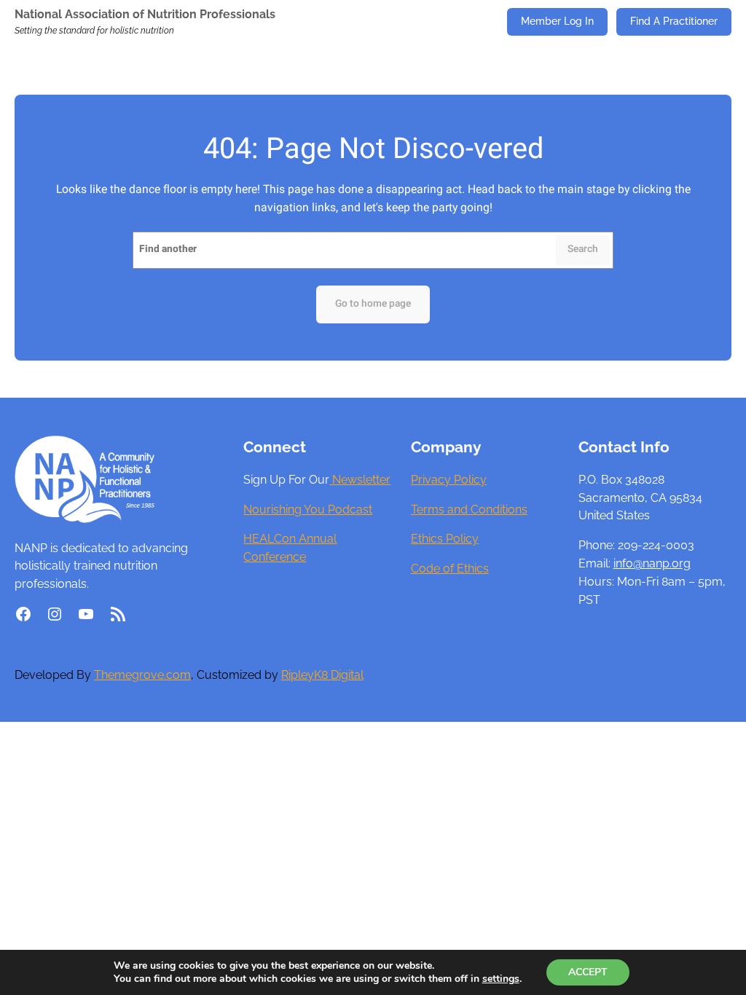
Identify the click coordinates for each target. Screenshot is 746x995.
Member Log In (557, 21)
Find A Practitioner (674, 21)
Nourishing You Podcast (307, 509)
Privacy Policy (449, 480)
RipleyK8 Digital (322, 675)
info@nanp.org (652, 563)
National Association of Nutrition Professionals (145, 14)
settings (500, 979)
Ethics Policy (445, 539)
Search (583, 249)
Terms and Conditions (469, 509)
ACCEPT (588, 972)
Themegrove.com (142, 675)
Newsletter (359, 480)
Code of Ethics (450, 568)
